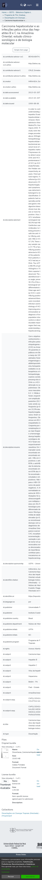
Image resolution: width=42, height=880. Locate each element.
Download (38, 752)
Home (4, 12)
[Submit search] (21, 5)
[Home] (5, 5)
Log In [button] (29, 5)
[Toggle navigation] (37, 5)
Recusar (11, 876)
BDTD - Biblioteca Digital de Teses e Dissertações (20, 12)
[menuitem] (24, 5)
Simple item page (21, 50)
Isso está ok (30, 876)
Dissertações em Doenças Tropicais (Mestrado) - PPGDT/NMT (15, 18)
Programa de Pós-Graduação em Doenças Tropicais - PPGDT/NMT (15, 15)
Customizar (5, 872)
